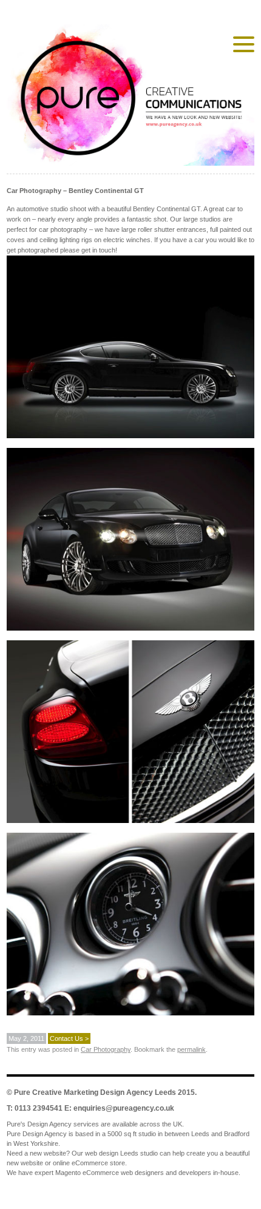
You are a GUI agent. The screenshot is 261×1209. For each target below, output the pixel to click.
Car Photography (105, 1049)
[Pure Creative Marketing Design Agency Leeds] (130, 97)
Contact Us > (69, 1038)
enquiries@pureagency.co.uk (123, 1108)
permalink (191, 1049)
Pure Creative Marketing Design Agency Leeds (95, 1092)
